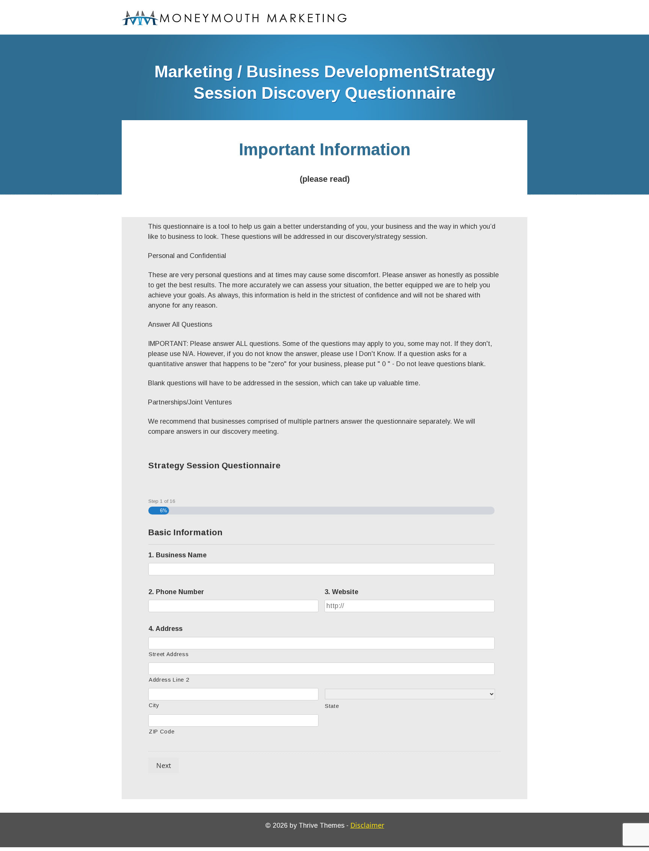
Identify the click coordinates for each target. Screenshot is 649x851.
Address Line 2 (169, 680)
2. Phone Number (176, 592)
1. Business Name (177, 555)
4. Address (165, 628)
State (332, 706)
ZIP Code (161, 732)
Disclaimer (367, 825)
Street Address (169, 654)
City (154, 705)
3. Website (341, 592)
